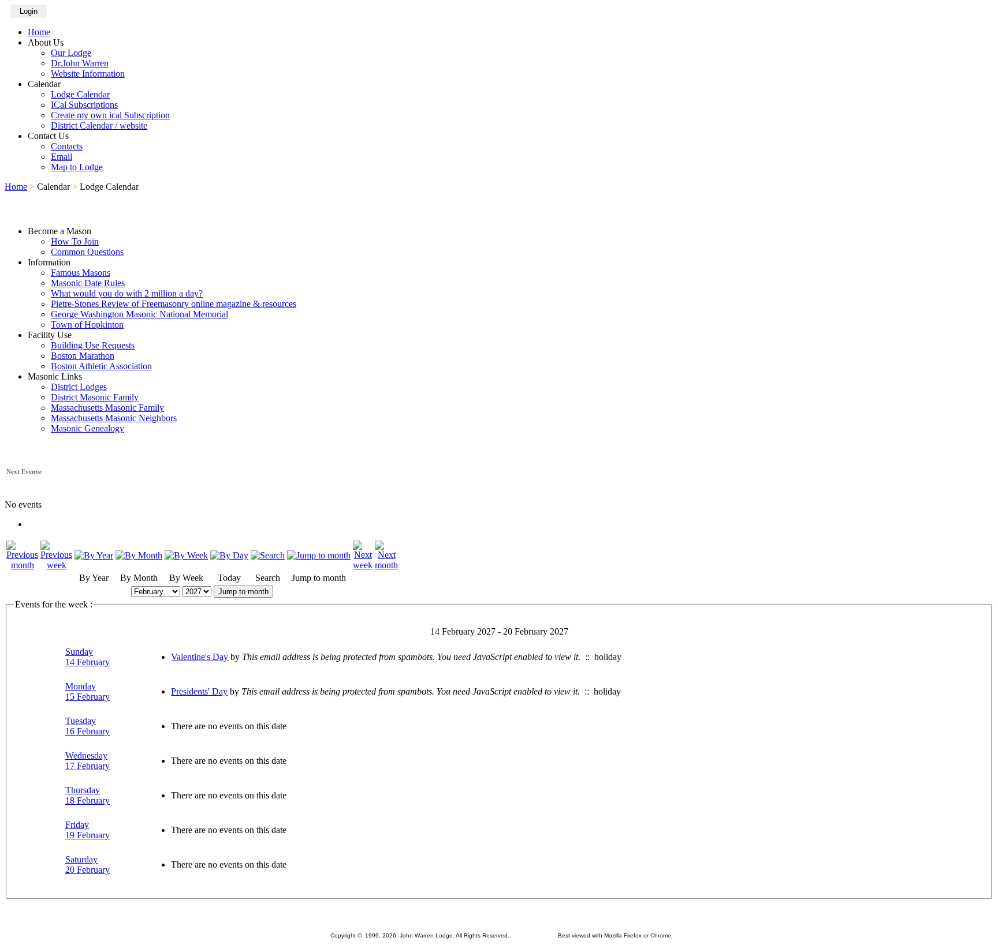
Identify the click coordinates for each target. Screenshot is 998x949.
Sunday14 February (87, 657)
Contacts (67, 146)
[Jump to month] (319, 555)
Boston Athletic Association (101, 366)
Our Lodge (71, 53)
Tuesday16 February (87, 726)
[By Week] (186, 555)
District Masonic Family (95, 397)
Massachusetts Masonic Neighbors (114, 418)
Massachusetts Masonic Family (107, 407)
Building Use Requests (93, 345)
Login (29, 11)
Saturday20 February (87, 864)
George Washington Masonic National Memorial (139, 314)
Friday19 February (87, 830)
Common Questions (87, 252)
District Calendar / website (99, 125)
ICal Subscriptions (84, 105)
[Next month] (386, 565)
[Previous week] (56, 565)
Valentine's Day (199, 657)
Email (61, 157)
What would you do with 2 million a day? (127, 293)
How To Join (75, 241)
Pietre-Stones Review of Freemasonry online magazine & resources (173, 304)
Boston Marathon (82, 356)
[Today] (229, 555)
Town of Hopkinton (87, 324)
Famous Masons (80, 272)
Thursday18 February (87, 795)
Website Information (88, 73)
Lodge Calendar (80, 94)
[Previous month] (22, 565)
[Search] (268, 555)
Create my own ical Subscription (110, 115)
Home (39, 32)
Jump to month (243, 591)
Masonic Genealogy (87, 428)
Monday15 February (87, 691)
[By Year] (94, 555)
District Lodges (79, 387)
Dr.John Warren (80, 63)
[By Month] (139, 555)
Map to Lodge (77, 167)
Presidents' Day (199, 691)
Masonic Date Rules (88, 283)
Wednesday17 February (87, 761)
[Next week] (363, 565)
